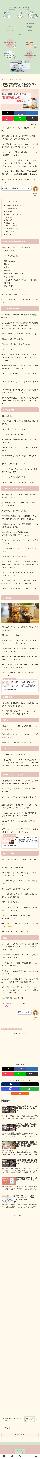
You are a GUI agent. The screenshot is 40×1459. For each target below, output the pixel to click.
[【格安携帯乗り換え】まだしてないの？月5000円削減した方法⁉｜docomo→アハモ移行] (20, 66)
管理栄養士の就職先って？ (14, 206)
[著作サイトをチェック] (10, 1084)
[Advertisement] (20, 1048)
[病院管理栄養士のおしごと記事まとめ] (10, 43)
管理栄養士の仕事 (8, 1029)
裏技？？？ (9, 234)
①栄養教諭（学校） (12, 208)
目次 (10, 202)
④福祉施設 (9, 217)
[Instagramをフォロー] (10, 1089)
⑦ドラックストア (11, 226)
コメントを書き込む (20, 1435)
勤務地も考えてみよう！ (13, 228)
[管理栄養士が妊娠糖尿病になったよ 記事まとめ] (10, 54)
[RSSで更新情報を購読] (20, 1093)
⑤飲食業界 (9, 220)
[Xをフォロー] (29, 1084)
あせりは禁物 (10, 231)
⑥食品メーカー (10, 223)
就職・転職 (18, 1029)
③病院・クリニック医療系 (14, 214)
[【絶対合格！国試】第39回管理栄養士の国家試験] (30, 54)
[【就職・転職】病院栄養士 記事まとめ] (30, 43)
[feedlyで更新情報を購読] (29, 1089)
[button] (32, 118)
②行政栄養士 (10, 211)
